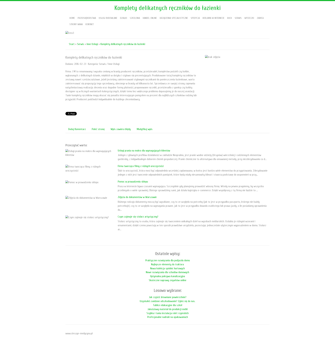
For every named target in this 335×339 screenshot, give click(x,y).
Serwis (80, 44)
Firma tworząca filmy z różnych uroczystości (141, 166)
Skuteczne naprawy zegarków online (167, 280)
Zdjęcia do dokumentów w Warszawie (137, 197)
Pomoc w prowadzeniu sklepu (133, 181)
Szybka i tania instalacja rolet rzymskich (168, 313)
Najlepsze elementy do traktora (167, 264)
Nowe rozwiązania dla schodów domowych (167, 272)
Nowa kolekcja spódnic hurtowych (167, 268)
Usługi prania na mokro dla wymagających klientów (144, 150)
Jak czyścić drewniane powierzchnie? (167, 297)
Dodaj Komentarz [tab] (77, 129)
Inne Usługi (92, 44)
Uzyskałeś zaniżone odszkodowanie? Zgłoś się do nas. (167, 301)
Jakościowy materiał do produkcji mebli (167, 309)
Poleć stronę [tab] (98, 129)
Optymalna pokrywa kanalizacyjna (167, 276)
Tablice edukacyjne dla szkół (167, 305)
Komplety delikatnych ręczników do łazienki (122, 44)
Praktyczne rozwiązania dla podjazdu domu (167, 260)
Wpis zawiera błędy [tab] (121, 129)
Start (72, 44)
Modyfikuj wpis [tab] (144, 129)
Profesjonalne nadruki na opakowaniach (167, 317)
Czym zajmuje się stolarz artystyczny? (138, 216)
